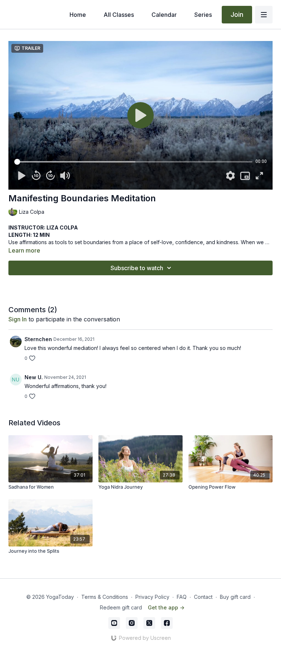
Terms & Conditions (104, 597)
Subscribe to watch (136, 268)
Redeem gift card (121, 607)
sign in (17, 319)
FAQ (182, 597)
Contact (203, 597)
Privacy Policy (152, 597)
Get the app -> (166, 607)
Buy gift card (235, 597)
